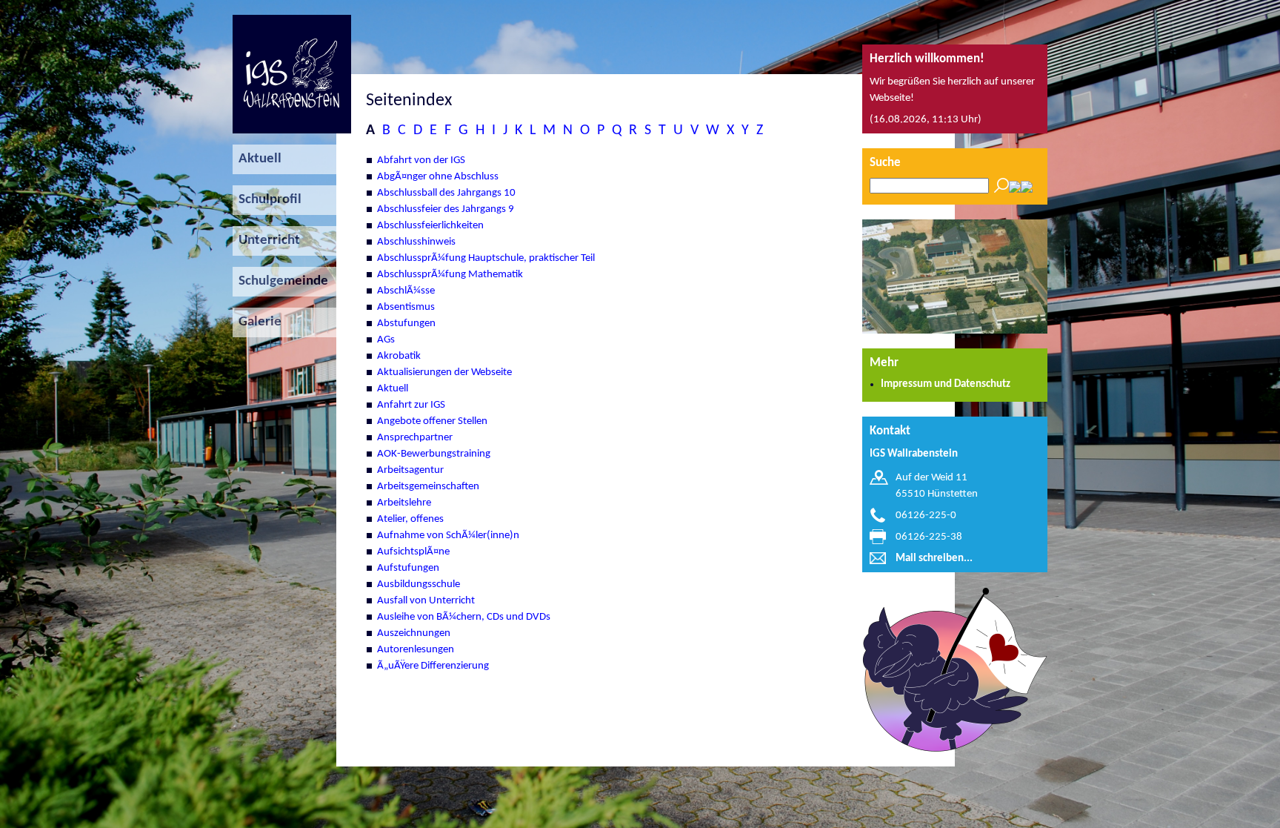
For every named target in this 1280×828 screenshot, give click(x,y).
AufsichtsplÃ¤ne (413, 551)
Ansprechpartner (415, 437)
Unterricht (266, 241)
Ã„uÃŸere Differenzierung (433, 666)
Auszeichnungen (413, 633)
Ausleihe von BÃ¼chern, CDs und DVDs (463, 617)
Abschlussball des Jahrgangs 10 (446, 193)
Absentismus (406, 307)
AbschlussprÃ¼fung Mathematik (450, 274)
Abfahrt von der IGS (421, 160)
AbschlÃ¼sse (406, 291)
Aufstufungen (408, 568)
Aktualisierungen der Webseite (444, 372)
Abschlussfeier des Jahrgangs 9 (445, 209)
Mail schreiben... (934, 558)
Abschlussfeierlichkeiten (430, 225)
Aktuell (257, 159)
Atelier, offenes (410, 519)
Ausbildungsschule (418, 584)
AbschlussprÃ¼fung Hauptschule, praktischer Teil (486, 258)
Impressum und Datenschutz (945, 384)
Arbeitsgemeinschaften (428, 486)
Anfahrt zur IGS (411, 405)
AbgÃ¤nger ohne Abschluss (438, 176)
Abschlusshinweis (416, 242)
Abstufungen (406, 323)
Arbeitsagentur (410, 470)
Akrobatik (399, 356)
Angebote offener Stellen (432, 421)
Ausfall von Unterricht (426, 600)
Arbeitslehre (404, 503)
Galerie (257, 322)
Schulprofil (267, 200)
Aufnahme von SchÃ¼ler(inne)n (448, 535)
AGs (386, 339)
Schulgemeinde (280, 281)
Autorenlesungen (415, 649)
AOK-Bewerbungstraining (433, 454)
